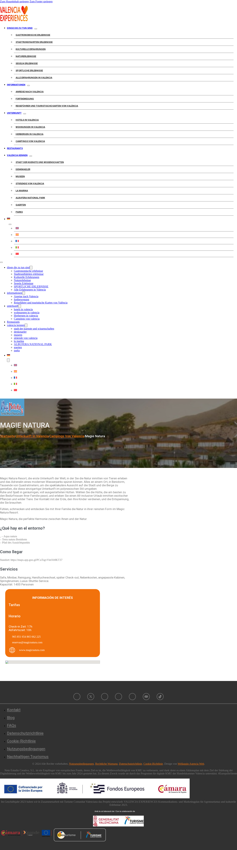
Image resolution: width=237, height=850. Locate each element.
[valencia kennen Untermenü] (30, 156)
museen (20, 176)
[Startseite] (14, 20)
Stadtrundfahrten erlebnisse (34, 42)
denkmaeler (23, 169)
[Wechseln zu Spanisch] (124, 234)
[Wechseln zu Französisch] (124, 241)
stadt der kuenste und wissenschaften (40, 162)
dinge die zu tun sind (20, 28)
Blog (11, 717)
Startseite (7, 436)
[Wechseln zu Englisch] (124, 228)
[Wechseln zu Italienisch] (124, 247)
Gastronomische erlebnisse (33, 35)
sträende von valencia (30, 183)
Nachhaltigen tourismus (28, 756)
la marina (22, 190)
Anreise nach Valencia (30, 91)
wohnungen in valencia (30, 127)
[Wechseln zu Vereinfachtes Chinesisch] (124, 254)
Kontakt (13, 710)
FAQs (11, 725)
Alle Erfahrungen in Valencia (34, 77)
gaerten (21, 205)
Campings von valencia (30, 141)
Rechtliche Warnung (106, 763)
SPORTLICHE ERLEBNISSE (29, 70)
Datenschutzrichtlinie (25, 733)
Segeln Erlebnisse (27, 63)
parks (19, 212)
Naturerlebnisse (26, 56)
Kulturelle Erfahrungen (31, 49)
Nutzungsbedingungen (26, 749)
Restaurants (15, 148)
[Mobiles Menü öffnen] (1, 262)
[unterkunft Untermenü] (24, 113)
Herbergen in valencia (29, 134)
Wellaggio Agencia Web (191, 763)
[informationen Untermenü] (28, 85)
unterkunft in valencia (32, 436)
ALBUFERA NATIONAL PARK (30, 197)
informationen (16, 84)
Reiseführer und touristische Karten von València (47, 106)
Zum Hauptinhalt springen (14, 1)
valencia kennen (17, 155)
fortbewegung (25, 98)
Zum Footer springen (41, 1)
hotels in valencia (27, 120)
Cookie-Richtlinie (21, 741)
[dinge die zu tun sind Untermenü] (35, 28)
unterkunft (14, 113)
